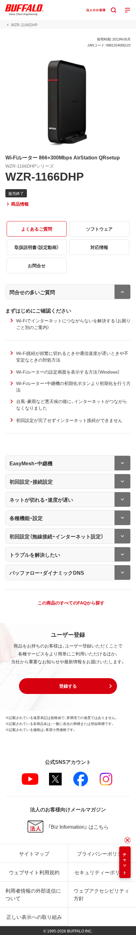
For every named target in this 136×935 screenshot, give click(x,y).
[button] (68, 686)
